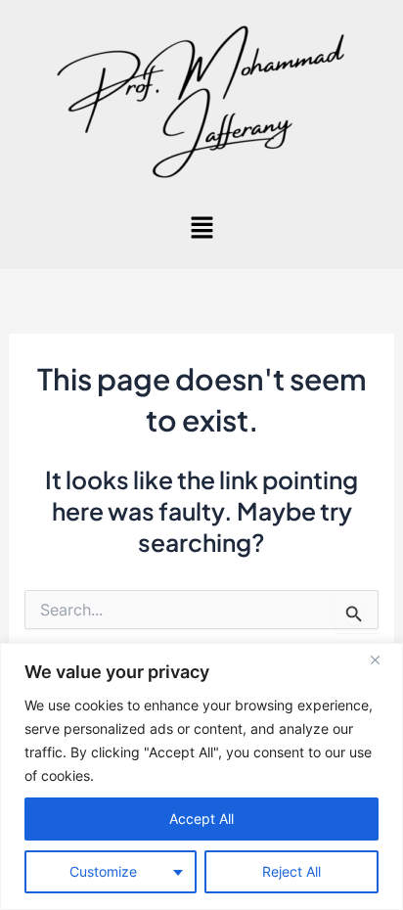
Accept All (201, 818)
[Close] (382, 659)
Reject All (291, 871)
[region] (201, 776)
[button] (201, 228)
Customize (103, 871)
